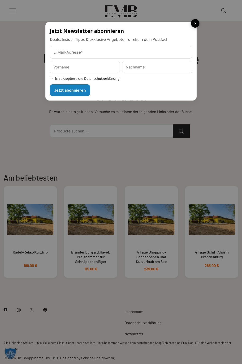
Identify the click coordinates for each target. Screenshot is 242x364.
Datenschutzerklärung (102, 78)
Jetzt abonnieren (70, 90)
